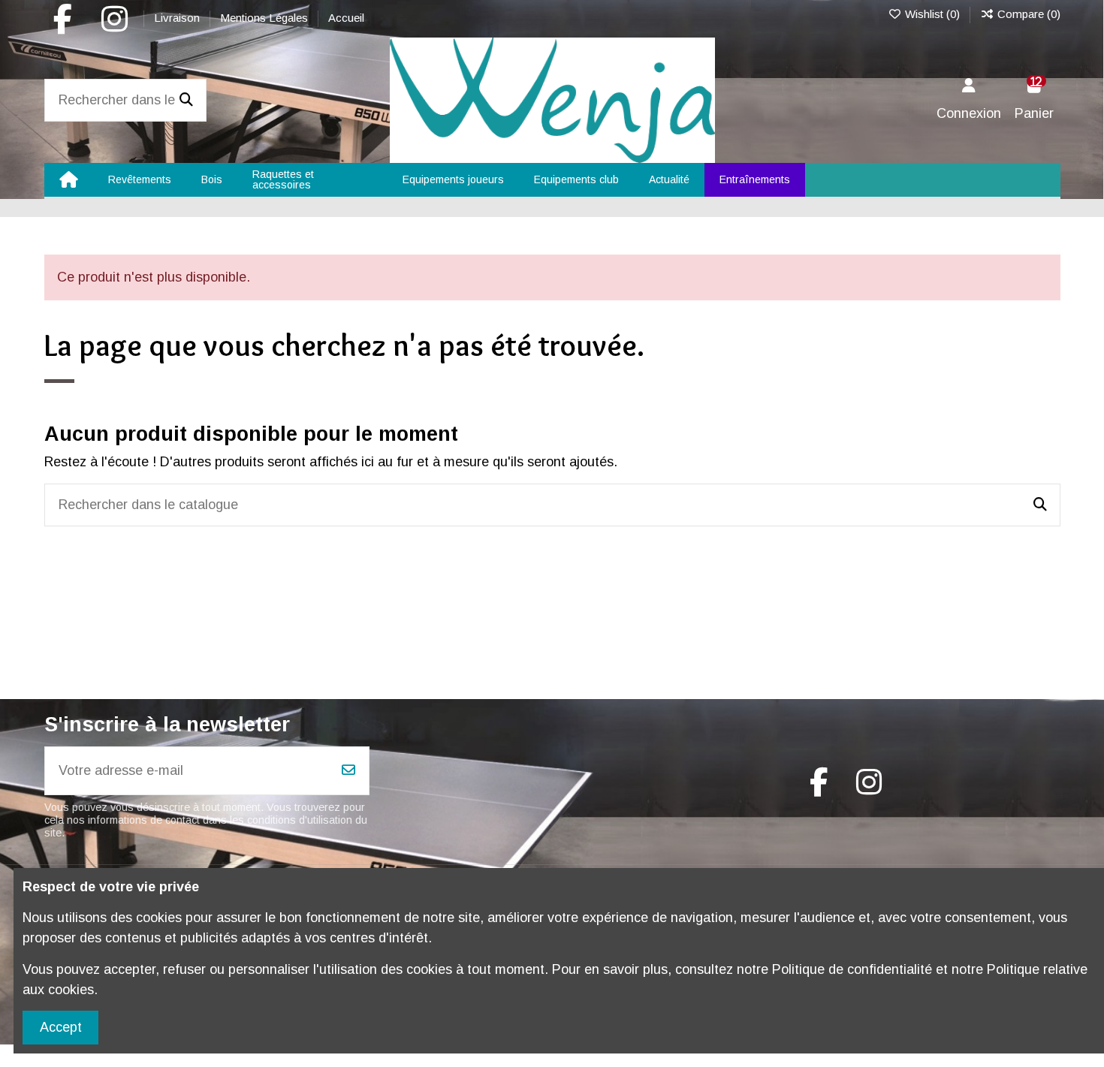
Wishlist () (932, 14)
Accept (61, 1027)
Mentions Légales (265, 17)
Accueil (346, 17)
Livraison (178, 17)
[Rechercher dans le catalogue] (186, 100)
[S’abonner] (348, 770)
